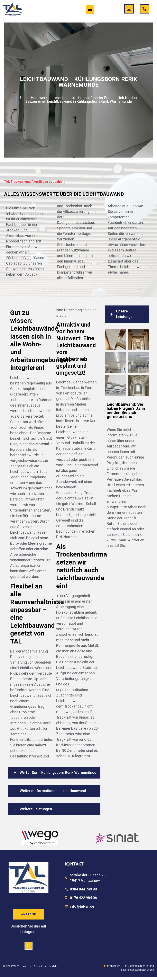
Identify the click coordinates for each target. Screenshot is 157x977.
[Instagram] (28, 945)
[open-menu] (90, 9)
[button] (54, 773)
